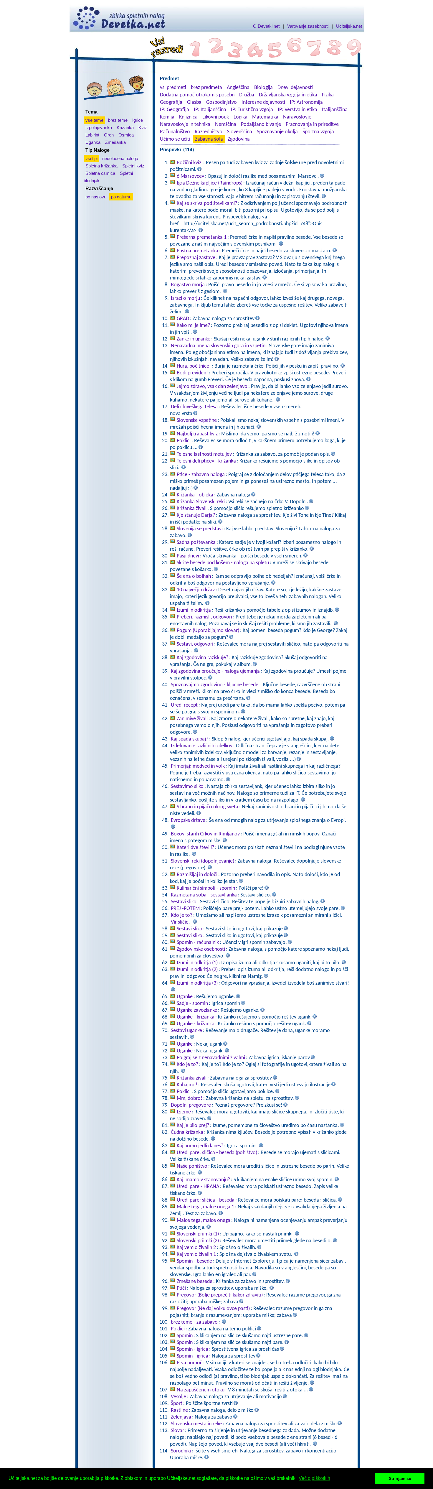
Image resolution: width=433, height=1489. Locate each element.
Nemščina (225, 124)
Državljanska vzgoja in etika (288, 95)
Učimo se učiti (175, 139)
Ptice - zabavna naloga (201, 475)
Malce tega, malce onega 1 (205, 1207)
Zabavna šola (209, 139)
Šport (176, 1403)
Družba (246, 95)
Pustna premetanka (197, 251)
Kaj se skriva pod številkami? (207, 203)
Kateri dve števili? (195, 847)
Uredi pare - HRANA (198, 1186)
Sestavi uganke (186, 1031)
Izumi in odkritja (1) (197, 963)
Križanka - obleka (195, 495)
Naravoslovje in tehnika (185, 124)
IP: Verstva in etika (297, 110)
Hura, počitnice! (194, 366)
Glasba (194, 102)
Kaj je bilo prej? (193, 1125)
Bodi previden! (192, 373)
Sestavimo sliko (187, 786)
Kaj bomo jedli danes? (200, 1146)
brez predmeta (206, 88)
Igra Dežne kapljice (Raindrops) (209, 183)
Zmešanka (115, 142)
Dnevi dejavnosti (295, 88)
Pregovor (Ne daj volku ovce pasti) (213, 1309)
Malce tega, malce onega (203, 1220)
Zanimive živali (192, 719)
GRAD (183, 319)
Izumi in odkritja (194, 610)
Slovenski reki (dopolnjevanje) (202, 861)
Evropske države (188, 820)
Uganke (185, 997)
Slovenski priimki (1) (198, 1234)
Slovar (177, 1431)
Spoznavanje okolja (277, 132)
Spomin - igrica (192, 1349)
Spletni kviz (133, 165)
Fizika (328, 95)
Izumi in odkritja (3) (197, 983)
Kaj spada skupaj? (189, 739)
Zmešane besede (194, 1281)
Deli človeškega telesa (194, 407)
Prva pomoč (189, 1363)
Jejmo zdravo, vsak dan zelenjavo (212, 386)
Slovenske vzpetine (197, 420)
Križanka (125, 127)
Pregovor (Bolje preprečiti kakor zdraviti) (220, 1295)
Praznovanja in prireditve (312, 124)
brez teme (118, 120)
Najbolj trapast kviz (197, 434)
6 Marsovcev (190, 176)
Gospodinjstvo (221, 102)
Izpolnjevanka (98, 127)
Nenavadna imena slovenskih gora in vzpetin (218, 346)
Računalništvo (175, 132)
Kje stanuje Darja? (196, 515)
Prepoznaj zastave (196, 258)
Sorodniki (181, 1451)
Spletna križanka (101, 165)
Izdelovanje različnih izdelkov (201, 746)
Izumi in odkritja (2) (197, 970)
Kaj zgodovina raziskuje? (202, 658)
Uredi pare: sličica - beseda (205, 1200)
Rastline (179, 1410)
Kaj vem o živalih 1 (196, 1254)
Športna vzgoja (318, 132)
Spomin (185, 1336)
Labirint (92, 134)
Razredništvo (208, 132)
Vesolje (178, 1397)
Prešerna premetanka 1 (202, 237)
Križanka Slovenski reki (201, 502)
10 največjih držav (196, 590)
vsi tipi (91, 158)
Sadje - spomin (192, 1003)
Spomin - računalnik (198, 942)
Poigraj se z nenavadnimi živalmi (211, 1058)
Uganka (92, 142)
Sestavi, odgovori (195, 644)
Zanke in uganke (193, 339)
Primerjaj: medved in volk (198, 766)
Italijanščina (335, 110)
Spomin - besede (194, 1261)
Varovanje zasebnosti (307, 26)
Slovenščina (239, 132)
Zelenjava (181, 1417)
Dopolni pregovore (191, 1105)
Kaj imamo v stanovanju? (203, 1180)
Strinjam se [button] (400, 1478)
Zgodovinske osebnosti (201, 949)
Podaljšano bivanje (261, 124)
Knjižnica (188, 117)
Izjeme (184, 1112)
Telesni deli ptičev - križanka (206, 461)
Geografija (171, 102)
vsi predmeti (173, 88)
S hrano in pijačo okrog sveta (207, 807)
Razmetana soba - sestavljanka (204, 895)
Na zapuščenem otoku (200, 1390)
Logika (240, 117)
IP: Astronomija (306, 102)
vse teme (94, 120)
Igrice (137, 120)
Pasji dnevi (188, 556)
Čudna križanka (187, 1132)
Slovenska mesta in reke (196, 1424)
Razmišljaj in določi (197, 875)
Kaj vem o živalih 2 (196, 1248)
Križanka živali (191, 508)
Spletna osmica (100, 173)
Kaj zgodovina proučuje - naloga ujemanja (215, 671)
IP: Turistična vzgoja (252, 110)
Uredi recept (184, 705)
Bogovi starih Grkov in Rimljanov (205, 834)
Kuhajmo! (187, 1085)
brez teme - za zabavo (194, 1322)
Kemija (167, 117)
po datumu (121, 196)
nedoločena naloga (120, 158)
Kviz (142, 127)
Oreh (109, 134)
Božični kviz (189, 163)
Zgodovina (239, 139)
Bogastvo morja (188, 285)
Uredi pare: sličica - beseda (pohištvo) (217, 1153)
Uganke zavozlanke (197, 1010)
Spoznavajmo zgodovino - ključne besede (215, 685)
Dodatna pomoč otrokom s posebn (197, 95)
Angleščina (238, 88)
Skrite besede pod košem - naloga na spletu (223, 563)
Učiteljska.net (349, 26)
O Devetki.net (266, 26)
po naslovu (95, 196)
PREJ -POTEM (185, 909)
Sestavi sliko (183, 902)
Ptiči (181, 1288)
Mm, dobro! (189, 1098)
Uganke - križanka (195, 1017)
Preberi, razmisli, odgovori (204, 617)
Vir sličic (179, 922)
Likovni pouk (215, 117)
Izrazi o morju (185, 298)
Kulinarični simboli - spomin (206, 888)
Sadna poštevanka (196, 542)
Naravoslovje (297, 117)
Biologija (263, 88)
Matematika (265, 117)
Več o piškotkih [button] (314, 1478)
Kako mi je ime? (193, 325)
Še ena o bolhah (194, 576)
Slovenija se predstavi (200, 529)
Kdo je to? (181, 915)
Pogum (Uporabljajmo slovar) (208, 631)
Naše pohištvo (192, 1166)
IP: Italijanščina (210, 110)
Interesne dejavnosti (263, 102)
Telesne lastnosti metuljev (204, 454)
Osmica (126, 134)
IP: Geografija (174, 110)
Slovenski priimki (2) (198, 1241)
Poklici (184, 441)
